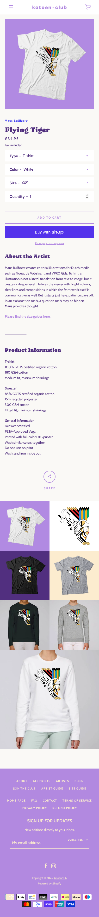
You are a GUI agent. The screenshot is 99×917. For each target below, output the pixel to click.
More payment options (49, 243)
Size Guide (77, 788)
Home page (16, 800)
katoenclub (60, 878)
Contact (50, 800)
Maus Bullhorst (17, 120)
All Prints (41, 781)
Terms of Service (77, 800)
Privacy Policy (34, 808)
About (21, 781)
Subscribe (75, 839)
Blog (78, 781)
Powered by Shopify (49, 883)
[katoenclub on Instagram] (53, 865)
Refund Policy (64, 808)
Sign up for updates (49, 820)
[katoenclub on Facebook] (45, 865)
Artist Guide (52, 788)
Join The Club (24, 788)
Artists (62, 781)
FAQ (34, 800)
